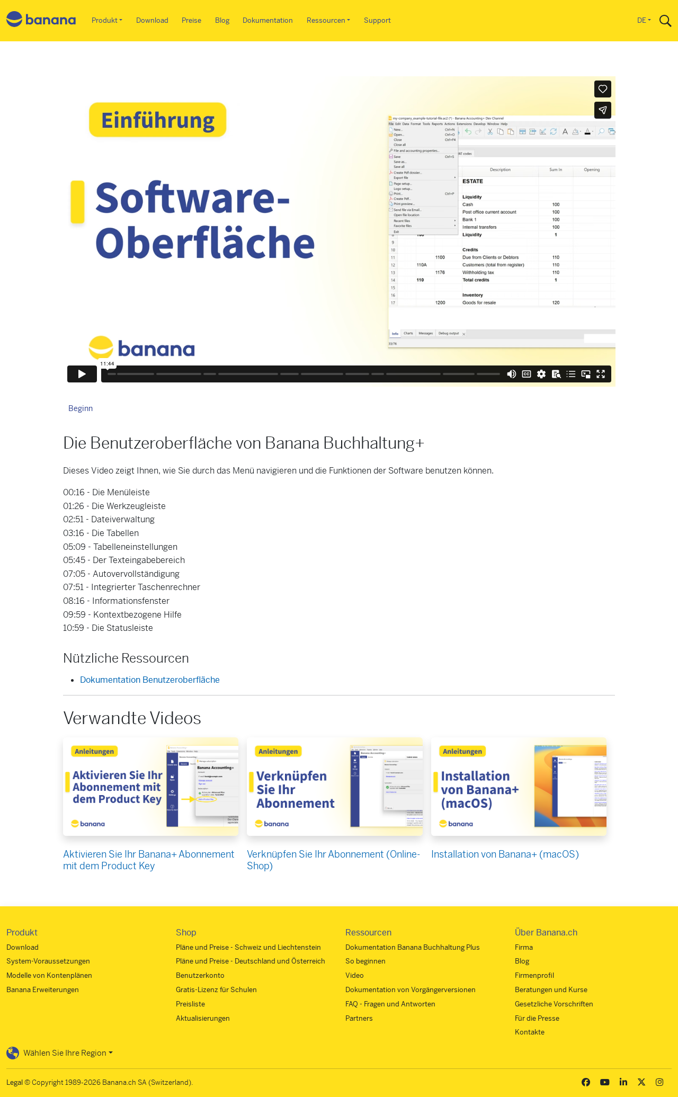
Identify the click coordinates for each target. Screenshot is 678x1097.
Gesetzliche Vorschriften (554, 1004)
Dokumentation (268, 20)
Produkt (105, 20)
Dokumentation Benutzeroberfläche (150, 679)
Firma (524, 947)
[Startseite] (41, 21)
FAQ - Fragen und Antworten (390, 1004)
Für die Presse (537, 1018)
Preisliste (190, 1004)
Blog (222, 20)
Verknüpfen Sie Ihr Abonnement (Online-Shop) (333, 860)
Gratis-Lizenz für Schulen (216, 989)
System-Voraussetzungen (48, 961)
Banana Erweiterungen (42, 989)
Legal (14, 1082)
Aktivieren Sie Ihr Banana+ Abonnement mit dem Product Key (149, 860)
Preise (191, 20)
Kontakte (530, 1032)
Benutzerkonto (200, 975)
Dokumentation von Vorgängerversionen (410, 989)
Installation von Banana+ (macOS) (505, 854)
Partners (359, 1018)
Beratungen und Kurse (551, 989)
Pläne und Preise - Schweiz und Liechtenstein (248, 947)
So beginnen (365, 961)
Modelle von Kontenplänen (49, 975)
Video (354, 975)
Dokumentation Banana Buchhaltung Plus (412, 947)
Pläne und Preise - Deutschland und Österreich (250, 961)
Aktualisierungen (203, 1018)
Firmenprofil (534, 975)
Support (377, 20)
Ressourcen (326, 20)
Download (152, 20)
